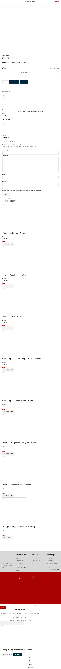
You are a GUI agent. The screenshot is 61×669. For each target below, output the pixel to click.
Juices (8, 57)
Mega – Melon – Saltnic (12, 317)
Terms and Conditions (21, 567)
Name (4, 174)
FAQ (17, 570)
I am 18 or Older (6, 623)
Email (4, 181)
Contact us (50, 560)
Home (4, 57)
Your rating (5, 150)
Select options (7, 654)
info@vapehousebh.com (53, 569)
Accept (3, 607)
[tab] (20, 111)
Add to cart (14, 82)
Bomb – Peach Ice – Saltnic (14, 275)
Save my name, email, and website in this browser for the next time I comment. (21, 190)
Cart (33, 558)
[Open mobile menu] (1, 1)
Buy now (23, 82)
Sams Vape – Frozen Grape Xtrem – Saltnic (21, 359)
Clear (21, 74)
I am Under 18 (18, 623)
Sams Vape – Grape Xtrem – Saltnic (18, 401)
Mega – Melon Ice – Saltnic (14, 233)
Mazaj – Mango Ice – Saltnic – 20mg (18, 526)
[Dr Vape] (8, 101)
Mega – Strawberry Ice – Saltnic (16, 484)
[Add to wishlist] (9, 230)
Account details (36, 560)
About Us (49, 558)
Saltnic (13, 57)
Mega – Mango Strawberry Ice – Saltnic (19, 442)
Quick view (4, 230)
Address (34, 563)
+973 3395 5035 (51, 565)
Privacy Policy (19, 560)
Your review (5, 155)
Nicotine (5, 73)
